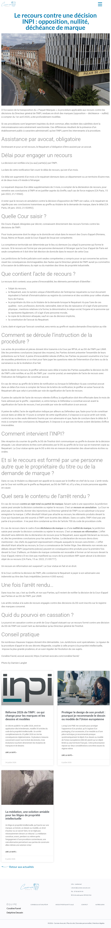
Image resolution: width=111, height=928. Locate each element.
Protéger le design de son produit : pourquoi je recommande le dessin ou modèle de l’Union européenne (83, 716)
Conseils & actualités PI (39, 904)
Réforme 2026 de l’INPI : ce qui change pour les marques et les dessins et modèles (25, 716)
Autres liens (99, 904)
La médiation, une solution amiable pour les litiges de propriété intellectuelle (27, 815)
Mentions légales (98, 923)
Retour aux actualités (21, 866)
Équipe (12, 904)
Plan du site (71, 923)
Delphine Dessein (15, 912)
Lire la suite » (11, 752)
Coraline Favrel (14, 908)
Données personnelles (84, 923)
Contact (84, 904)
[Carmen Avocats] (8, 4)
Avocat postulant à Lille (65, 904)
